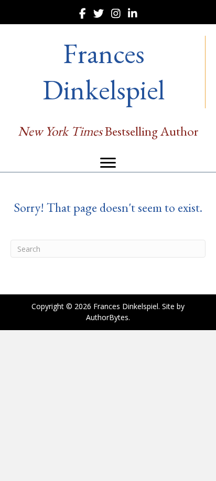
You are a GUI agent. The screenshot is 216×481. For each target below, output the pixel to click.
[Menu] (108, 163)
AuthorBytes (107, 317)
